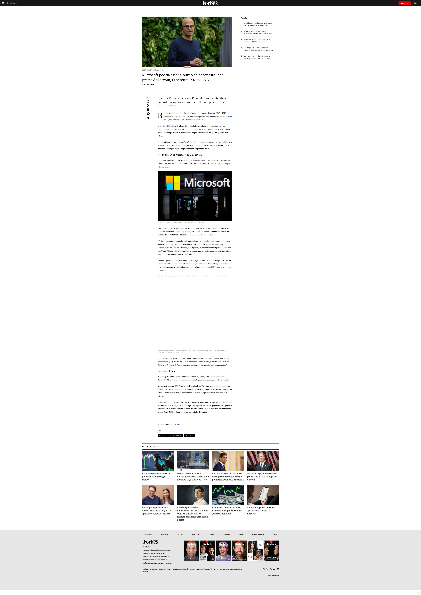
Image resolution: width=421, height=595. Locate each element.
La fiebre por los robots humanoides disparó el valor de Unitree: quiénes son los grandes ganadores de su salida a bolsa (192, 514)
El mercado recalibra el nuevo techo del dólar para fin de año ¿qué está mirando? (227, 511)
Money (180, 534)
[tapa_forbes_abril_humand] (207, 551)
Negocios (195, 534)
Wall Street (227, 116)
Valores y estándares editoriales (177, 569)
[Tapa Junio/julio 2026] (191, 551)
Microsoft (189, 435)
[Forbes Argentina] (210, 3)
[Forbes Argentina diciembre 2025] (239, 551)
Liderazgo (165, 534)
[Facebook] (148, 110)
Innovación (148, 534)
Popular (244, 18)
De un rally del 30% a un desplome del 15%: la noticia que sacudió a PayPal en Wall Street (193, 477)
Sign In (416, 3)
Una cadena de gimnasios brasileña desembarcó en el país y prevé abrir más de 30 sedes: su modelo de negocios (259, 32)
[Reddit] (148, 114)
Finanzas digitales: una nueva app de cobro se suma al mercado (261, 511)
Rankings (226, 534)
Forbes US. (179, 424)
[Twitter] (148, 106)
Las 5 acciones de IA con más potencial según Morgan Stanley (156, 477)
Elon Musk (164, 145)
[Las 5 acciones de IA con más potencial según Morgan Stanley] (158, 461)
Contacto (162, 569)
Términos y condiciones (195, 569)
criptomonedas (181, 113)
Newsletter (153, 569)
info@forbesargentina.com (157, 553)
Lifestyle (211, 534)
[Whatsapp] (148, 102)
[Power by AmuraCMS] (273, 575)
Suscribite (404, 3)
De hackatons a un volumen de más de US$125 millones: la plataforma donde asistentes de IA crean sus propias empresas (258, 40)
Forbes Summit (258, 534)
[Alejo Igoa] (223, 551)
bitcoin (171, 126)
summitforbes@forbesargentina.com (159, 556)
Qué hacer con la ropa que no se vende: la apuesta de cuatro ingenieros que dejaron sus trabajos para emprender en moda (258, 24)
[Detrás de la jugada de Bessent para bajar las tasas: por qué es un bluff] (263, 461)
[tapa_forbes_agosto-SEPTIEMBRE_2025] (271, 551)
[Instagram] (271, 569)
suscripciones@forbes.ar (159, 560)
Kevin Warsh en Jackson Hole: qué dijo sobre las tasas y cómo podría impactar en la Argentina (228, 477)
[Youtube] (274, 569)
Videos (241, 534)
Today (274, 534)
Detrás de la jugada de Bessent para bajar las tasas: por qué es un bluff (262, 477)
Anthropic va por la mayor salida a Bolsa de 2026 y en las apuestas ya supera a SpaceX (156, 511)
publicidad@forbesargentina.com (160, 550)
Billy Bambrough (148, 85)
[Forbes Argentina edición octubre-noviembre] (255, 551)
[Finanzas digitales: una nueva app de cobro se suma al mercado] (263, 495)
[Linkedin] (148, 118)
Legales (207, 569)
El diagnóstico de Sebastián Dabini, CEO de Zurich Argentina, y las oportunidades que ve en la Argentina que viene (259, 49)
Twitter (172, 364)
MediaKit (145, 569)
